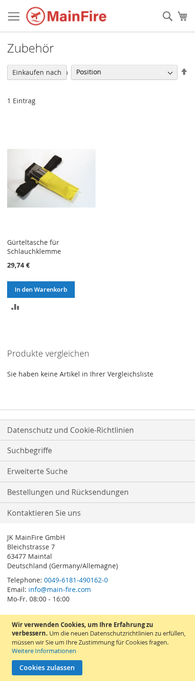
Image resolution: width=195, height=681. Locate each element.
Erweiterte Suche (37, 471)
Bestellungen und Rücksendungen (68, 492)
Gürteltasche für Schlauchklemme (34, 247)
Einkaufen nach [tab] (37, 72)
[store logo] (66, 16)
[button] (15, 306)
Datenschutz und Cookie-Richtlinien (70, 430)
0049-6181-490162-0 (76, 579)
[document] (99, 647)
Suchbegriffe (29, 450)
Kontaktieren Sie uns (44, 513)
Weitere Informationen (44, 650)
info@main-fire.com (59, 589)
